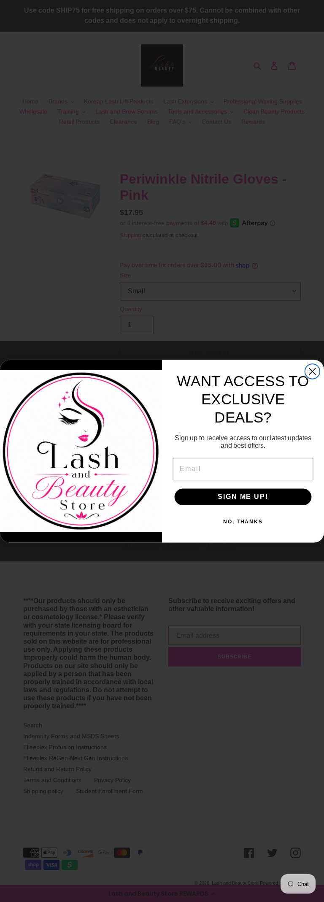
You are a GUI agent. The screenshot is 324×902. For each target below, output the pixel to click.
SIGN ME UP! (243, 496)
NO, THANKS (243, 522)
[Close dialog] (312, 371)
